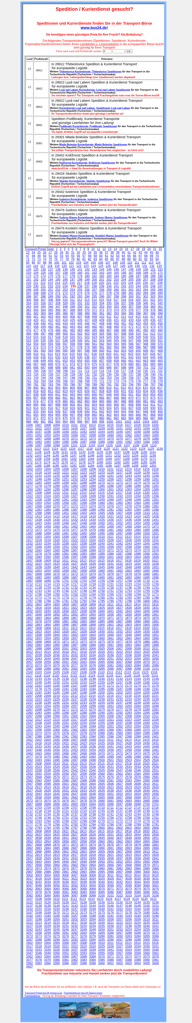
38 (112, 252)
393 (116, 313)
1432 (74, 519)
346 (50, 306)
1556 (110, 547)
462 (65, 327)
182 (101, 276)
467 (101, 327)
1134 (91, 452)
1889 (137, 621)
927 (131, 408)
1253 (83, 479)
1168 (126, 459)
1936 (155, 631)
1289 (137, 486)
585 (131, 347)
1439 (137, 519)
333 (94, 303)
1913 (83, 628)
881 (72, 401)
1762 (74, 594)
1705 (101, 580)
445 (79, 323)
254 (72, 289)
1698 (38, 580)
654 (79, 360)
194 (50, 279)
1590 (146, 553)
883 (87, 401)
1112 (37, 448)
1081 (29, 442)
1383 (38, 509)
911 (152, 404)
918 (65, 408)
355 (116, 306)
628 (28, 357)
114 (158, 262)
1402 (74, 513)
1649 (137, 567)
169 (145, 272)
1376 (110, 506)
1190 (55, 465)
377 (138, 310)
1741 (155, 587)
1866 (65, 618)
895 (35, 404)
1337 (29, 499)
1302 (119, 489)
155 (43, 272)
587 (145, 347)
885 (101, 401)
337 (123, 303)
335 (109, 303)
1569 (92, 550)
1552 (74, 547)
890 (138, 401)
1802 (29, 604)
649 (43, 360)
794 (131, 384)
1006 (29, 425)
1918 (128, 628)
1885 (101, 621)
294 (87, 296)
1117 (81, 448)
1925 (56, 631)
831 (123, 391)
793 (123, 384)
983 (123, 418)
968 (152, 415)
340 (145, 303)
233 (57, 286)
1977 (119, 641)
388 (79, 313)
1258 (128, 479)
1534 (47, 543)
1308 (38, 492)
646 (160, 357)
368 (72, 310)
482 (72, 330)
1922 (29, 631)
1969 (47, 641)
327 (50, 303)
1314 (92, 492)
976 (72, 418)
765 (57, 381)
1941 (65, 635)
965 (131, 415)
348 (65, 306)
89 (129, 259)
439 (35, 323)
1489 (47, 533)
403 (50, 316)
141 (79, 269)
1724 (137, 584)
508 (123, 333)
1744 (47, 591)
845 (87, 394)
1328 (83, 496)
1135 (100, 452)
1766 (110, 594)
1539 (92, 543)
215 (65, 283)
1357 (74, 503)
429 (101, 320)
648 (35, 360)
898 (57, 404)
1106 (118, 445)
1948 (128, 635)
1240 (101, 475)
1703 (83, 580)
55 (72, 255)
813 (130, 387)
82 (89, 259)
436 (152, 320)
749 (79, 377)
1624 (47, 563)
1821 (65, 607)
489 (123, 330)
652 (65, 360)
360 (152, 306)
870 (131, 398)
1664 (137, 570)
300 (131, 296)
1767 (119, 594)
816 (152, 387)
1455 (146, 523)
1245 (146, 475)
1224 (92, 472)
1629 (92, 563)
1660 (101, 570)
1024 (56, 428)
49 (39, 255)
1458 (38, 526)
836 (160, 391)
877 (43, 401)
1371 (65, 506)
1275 (146, 482)
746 (57, 377)
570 (160, 343)
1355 (56, 503)
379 (152, 310)
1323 (38, 496)
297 (109, 296)
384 (50, 313)
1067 (38, 438)
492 (145, 330)
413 (123, 316)
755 (123, 377)
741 (160, 374)
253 (65, 289)
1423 (128, 516)
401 (35, 316)
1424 (137, 516)
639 (109, 357)
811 (116, 387)
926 (123, 408)
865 (94, 398)
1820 (56, 607)
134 (28, 269)
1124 (142, 448)
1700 (56, 580)
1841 (110, 611)
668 (43, 364)
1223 (83, 472)
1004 (145, 421)
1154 (135, 455)
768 (79, 381)
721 (152, 371)
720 (145, 371)
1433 (83, 519)
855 (160, 394)
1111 (29, 448)
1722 (119, 584)
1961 (110, 638)
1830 (146, 607)
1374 (92, 506)
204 (123, 279)
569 (152, 343)
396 (138, 313)
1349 (137, 499)
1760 (56, 594)
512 (152, 333)
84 (101, 259)
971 (35, 418)
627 (160, 354)
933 (35, 411)
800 (35, 387)
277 (101, 293)
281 (131, 293)
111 (136, 262)
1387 (74, 509)
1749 (92, 591)
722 (160, 371)
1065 (155, 435)
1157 (29, 459)
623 (130, 354)
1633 (128, 563)
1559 (137, 547)
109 (122, 262)
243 (131, 286)
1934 (137, 631)
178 (72, 276)
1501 (155, 533)
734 (109, 374)
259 (109, 289)
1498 (128, 533)
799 (28, 387)
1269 (92, 482)
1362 (119, 503)
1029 (101, 428)
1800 (146, 601)
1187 (29, 465)
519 (65, 337)
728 (65, 374)
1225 (101, 472)
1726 (155, 584)
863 (79, 398)
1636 (155, 563)
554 (43, 343)
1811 (110, 604)
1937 (29, 635)
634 (72, 357)
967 (145, 415)
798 (160, 384)
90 (134, 259)
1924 (47, 631)
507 (116, 333)
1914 (92, 628)
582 (109, 347)
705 (35, 371)
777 (145, 381)
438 (28, 323)
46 (157, 252)
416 (145, 316)
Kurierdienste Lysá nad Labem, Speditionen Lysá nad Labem (94, 108)
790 (101, 384)
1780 (101, 597)
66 (134, 255)
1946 (110, 635)
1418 (83, 516)
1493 (83, 533)
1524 (92, 540)
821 (50, 391)
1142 (29, 455)
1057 (83, 435)
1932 (119, 631)
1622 (29, 563)
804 (65, 387)
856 (28, 398)
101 (64, 262)
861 (65, 398)
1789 (47, 601)
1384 (47, 509)
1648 (128, 567)
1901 (110, 624)
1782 (119, 597)
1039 (56, 431)
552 (28, 343)
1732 (74, 587)
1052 (38, 435)
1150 (100, 455)
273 (72, 293)
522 (87, 337)
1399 (47, 513)
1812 (119, 604)
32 (78, 252)
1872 (119, 618)
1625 (56, 563)
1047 (128, 431)
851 (131, 394)
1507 (74, 536)
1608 (38, 560)
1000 (109, 421)
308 (50, 299)
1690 (101, 577)
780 (28, 384)
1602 (119, 557)
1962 (119, 638)
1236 (65, 475)
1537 (74, 543)
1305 (146, 489)
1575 (146, 550)
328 (57, 303)
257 (94, 289)
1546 (155, 543)
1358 (83, 503)
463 (72, 327)
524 (101, 337)
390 (94, 313)
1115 (63, 448)
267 (28, 293)
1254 (92, 479)
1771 (155, 594)
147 (123, 269)
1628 (83, 563)
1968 (38, 641)
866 (101, 398)
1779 (92, 597)
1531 (155, 540)
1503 (38, 536)
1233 (38, 475)
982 (116, 418)
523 (94, 337)
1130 (55, 452)
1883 (83, 621)
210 (28, 283)
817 (160, 387)
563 (109, 343)
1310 (56, 492)
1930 (101, 631)
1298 (83, 489)
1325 (56, 496)
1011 (74, 425)
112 (143, 262)
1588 (128, 553)
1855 (101, 614)
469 (116, 327)
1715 (56, 584)
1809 (92, 604)
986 (145, 418)
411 (108, 316)
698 (123, 367)
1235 (56, 475)
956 (65, 415)
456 (160, 323)
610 (35, 354)
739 (145, 374)
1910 (56, 628)
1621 (155, 560)
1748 (83, 591)
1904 (137, 624)
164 (109, 272)
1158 (38, 459)
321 (145, 299)
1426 (155, 516)
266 (160, 289)
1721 (110, 584)
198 (79, 279)
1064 (146, 435)
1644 (92, 567)
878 (50, 401)
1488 (38, 533)
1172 (29, 462)
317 (116, 299)
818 (28, 391)
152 (160, 269)
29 (61, 252)
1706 (110, 580)
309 (57, 299)
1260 (146, 479)
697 (116, 367)
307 (43, 299)
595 (65, 350)
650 (50, 360)
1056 (74, 435)
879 (57, 401)
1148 (82, 455)
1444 (47, 523)
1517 (29, 540)
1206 (65, 469)
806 (79, 387)
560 (87, 343)
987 (152, 418)
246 (152, 286)
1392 (119, 509)
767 (72, 381)
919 (72, 408)
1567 (74, 550)
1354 (47, 503)
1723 (128, 584)
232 (50, 286)
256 (87, 289)
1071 (74, 438)
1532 (29, 543)
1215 (146, 469)
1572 (119, 550)
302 (145, 296)
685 (28, 367)
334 (101, 303)
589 (160, 347)
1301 (110, 489)
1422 (119, 516)
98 (44, 262)
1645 (101, 567)
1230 (146, 472)
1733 (83, 587)
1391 (110, 509)
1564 (47, 550)
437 (160, 320)
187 (138, 276)
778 (152, 381)
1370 (56, 506)
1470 (146, 526)
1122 (124, 448)
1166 (108, 459)
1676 (110, 574)
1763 (83, 594)
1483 (128, 530)
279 (116, 293)
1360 (101, 503)
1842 (119, 611)
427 (87, 320)
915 (43, 408)
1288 (128, 486)
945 (123, 411)
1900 (101, 624)
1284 (92, 486)
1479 (92, 530)
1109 (144, 445)
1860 (146, 614)
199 (87, 279)
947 (138, 411)
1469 (137, 526)
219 (94, 283)
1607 (29, 560)
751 (94, 377)
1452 (119, 523)
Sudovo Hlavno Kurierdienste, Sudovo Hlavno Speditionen (93, 217)
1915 (101, 628)
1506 (65, 536)
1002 (127, 421)
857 (35, 398)
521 (79, 337)
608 (160, 350)
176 (57, 276)
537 (57, 340)
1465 (101, 526)
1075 (110, 438)
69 (151, 255)
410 (101, 316)
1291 (155, 486)
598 (87, 350)
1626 (65, 563)
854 (152, 394)
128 (122, 266)
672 (72, 364)
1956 (65, 638)
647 (28, 360)
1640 (56, 567)
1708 (128, 580)
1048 (137, 431)
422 (50, 320)
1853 (83, 614)
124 (93, 266)
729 (72, 374)
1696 (155, 577)
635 (79, 357)
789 (94, 384)
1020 (155, 425)
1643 (83, 567)
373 (109, 310)
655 (87, 360)
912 (160, 404)
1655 (56, 570)
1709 (137, 580)
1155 (144, 455)
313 (86, 299)
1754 (137, 591)
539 (72, 340)
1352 (29, 503)
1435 (101, 519)
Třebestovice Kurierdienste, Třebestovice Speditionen (90, 71)
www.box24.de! (94, 28)
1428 (38, 519)
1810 (101, 604)
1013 (92, 425)
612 (50, 354)
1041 (74, 431)
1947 (119, 635)
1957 (74, 638)
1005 (155, 421)
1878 (38, 621)
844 (79, 394)
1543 (128, 543)
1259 (137, 479)
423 (57, 320)
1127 (29, 452)
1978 (128, 641)
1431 (65, 519)
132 (151, 266)
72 (33, 259)
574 (50, 347)
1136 (108, 452)
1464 (92, 526)
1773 (38, 597)
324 (28, 303)
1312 (74, 492)
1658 (83, 570)
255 (79, 289)
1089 (101, 442)
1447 (74, 523)
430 (109, 320)
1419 (92, 516)
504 (94, 333)
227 (152, 283)
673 (79, 364)
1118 (89, 448)
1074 (101, 438)
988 (160, 418)
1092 (128, 442)
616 (79, 354)
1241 (110, 475)
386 (65, 313)
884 (94, 401)
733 (101, 374)
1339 (47, 499)
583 (116, 347)
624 (138, 354)
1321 (155, 492)
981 (109, 418)
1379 (137, 506)
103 (78, 262)
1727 (29, 587)
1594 (47, 557)
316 (108, 299)
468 (109, 327)
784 (57, 384)
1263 (38, 482)
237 (87, 286)
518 (57, 337)
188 (145, 276)
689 (57, 367)
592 (43, 350)
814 (138, 387)
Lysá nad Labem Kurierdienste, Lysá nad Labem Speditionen (94, 89)
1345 (101, 499)
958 (79, 415)
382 (35, 313)
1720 (101, 584)
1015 (110, 425)
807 (87, 387)
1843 (128, 611)
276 (94, 293)
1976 (110, 641)
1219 (47, 472)
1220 (56, 472)
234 (65, 286)
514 (28, 337)
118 (49, 266)
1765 (101, 594)
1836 (65, 611)
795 (138, 384)
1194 (91, 465)
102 (71, 262)
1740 (146, 587)
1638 (38, 567)
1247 (29, 479)
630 (43, 357)
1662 (119, 570)
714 (101, 371)
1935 (146, 631)
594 (57, 350)
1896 (65, 624)
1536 (65, 543)
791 (109, 384)
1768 (128, 594)
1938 (38, 635)
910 (145, 404)
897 (50, 404)
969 (160, 415)
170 (152, 272)
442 (57, 323)
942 (101, 411)
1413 (38, 516)
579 (87, 347)
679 (123, 364)
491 (138, 330)
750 (87, 377)
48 (33, 255)
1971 (65, 641)
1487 (29, 533)
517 (50, 337)
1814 (137, 604)
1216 (155, 469)
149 (138, 269)
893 (160, 401)
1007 (38, 425)
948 (145, 411)
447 (94, 323)
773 (116, 381)
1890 (146, 621)
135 (35, 269)
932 (28, 411)
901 (79, 404)
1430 (56, 519)
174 (43, 276)
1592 (29, 557)
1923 (38, 631)
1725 (146, 584)
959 (87, 415)
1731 (65, 587)
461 (57, 327)
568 (145, 343)
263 (138, 289)
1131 (64, 452)
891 (145, 401)
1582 (74, 553)
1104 (100, 445)
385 (57, 313)
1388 (83, 509)
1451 (110, 523)
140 (72, 269)
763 (43, 381)
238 (94, 286)
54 (67, 255)
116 (35, 266)
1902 (119, 624)
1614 (92, 560)
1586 (110, 553)
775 (131, 381)
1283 (83, 486)
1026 (74, 428)
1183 (126, 462)
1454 (137, 523)
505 (101, 333)
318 (123, 299)
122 (78, 266)
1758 (38, 594)
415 (138, 316)
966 (138, 415)
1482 (119, 530)
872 (145, 398)
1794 (92, 601)
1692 (119, 577)
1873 (128, 618)
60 (101, 255)
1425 (146, 516)
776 (138, 381)
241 (116, 286)
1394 (137, 509)
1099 (56, 445)
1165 (100, 459)
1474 (47, 530)
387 (72, 313)
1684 (47, 577)
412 (116, 316)
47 (27, 255)
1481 (110, 530)
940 (87, 411)
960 (94, 415)
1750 (101, 591)
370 (87, 310)
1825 (101, 607)
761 (28, 381)
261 (123, 289)
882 (79, 401)
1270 (101, 482)
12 (104, 249)
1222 (74, 472)
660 (123, 360)
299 (123, 296)
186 (131, 276)
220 (101, 283)
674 (87, 364)
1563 (38, 550)
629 (35, 357)
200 (94, 279)
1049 (146, 431)
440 (43, 323)
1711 (155, 580)
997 (87, 421)
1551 (65, 547)
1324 (47, 496)
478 (43, 330)
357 (131, 306)
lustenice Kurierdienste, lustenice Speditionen (86, 199)
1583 (83, 553)
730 (79, 374)
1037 (38, 431)
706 (43, 371)
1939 (47, 635)
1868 (83, 618)
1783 (128, 597)
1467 (119, 526)
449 (109, 323)
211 (35, 283)
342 (160, 303)
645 (152, 357)
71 (27, 259)
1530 (146, 540)
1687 (74, 577)
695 (101, 367)
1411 (155, 513)
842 (65, 394)
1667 (29, 574)
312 (79, 299)
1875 (146, 618)
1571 (110, 550)
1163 (82, 459)
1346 (110, 499)
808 (94, 387)
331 (79, 303)
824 (72, 391)
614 (65, 354)
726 (50, 374)
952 (35, 415)
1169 (135, 459)
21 (154, 249)
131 (144, 266)
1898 (83, 624)
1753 (128, 591)
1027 (83, 428)
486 (101, 330)
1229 (137, 472)
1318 (128, 492)
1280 (56, 486)
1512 (119, 536)
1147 (73, 455)
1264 (47, 482)
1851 (65, 614)
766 (65, 381)
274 (79, 293)
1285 (101, 486)
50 (44, 255)
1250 (56, 479)
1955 (56, 638)
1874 (137, 618)
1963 (128, 638)
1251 (65, 479)
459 (43, 327)
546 (123, 340)
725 (43, 374)
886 (109, 401)
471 (131, 327)
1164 (91, 459)
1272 (119, 482)
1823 (83, 607)
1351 (155, 499)
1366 (155, 503)
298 (116, 296)
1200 (144, 465)
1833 (38, 611)
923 (101, 408)
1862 (29, 618)
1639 (47, 567)
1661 (110, 570)
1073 (92, 438)
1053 (47, 435)
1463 (83, 526)
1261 (155, 479)
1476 (65, 530)
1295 (56, 489)
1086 (74, 442)
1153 (126, 455)
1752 (119, 591)
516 (43, 337)
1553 (83, 547)
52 (56, 255)
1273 (128, 482)
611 (43, 354)
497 (43, 333)
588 (152, 347)
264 (145, 289)
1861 (155, 614)
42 (134, 252)
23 (27, 252)
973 (50, 418)
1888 (128, 621)
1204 (47, 469)
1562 (29, 550)
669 (50, 364)
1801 (155, 601)
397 (145, 313)
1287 (119, 486)
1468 (128, 526)
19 (143, 249)
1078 (137, 438)
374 (116, 310)
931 (160, 408)
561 (94, 343)
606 (145, 350)
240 (109, 286)
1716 (65, 584)
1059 (101, 435)
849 (116, 394)
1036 (29, 431)
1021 (29, 428)
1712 (29, 584)
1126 (159, 448)
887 (116, 401)
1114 (55, 448)
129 (130, 266)
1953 (38, 638)
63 (117, 255)
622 (123, 354)
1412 (29, 516)
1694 (137, 577)
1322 (29, 496)
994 (65, 421)
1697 (29, 580)
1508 (83, 536)
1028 (92, 428)
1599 (92, 557)
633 (65, 357)
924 (109, 408)
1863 (38, 618)
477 (35, 330)
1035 (155, 428)
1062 (128, 435)
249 (35, 289)
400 (28, 316)
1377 (119, 506)
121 (71, 266)
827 (94, 391)
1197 (117, 465)
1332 (119, 496)
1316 (110, 492)
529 (138, 337)
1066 (29, 438)
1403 (83, 513)
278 (109, 293)
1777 (74, 597)
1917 (119, 628)
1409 (137, 513)
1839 (92, 611)
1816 (155, 604)
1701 (65, 580)
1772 (29, 597)
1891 (155, 621)
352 (94, 306)
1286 (110, 486)
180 (87, 276)
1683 (38, 577)
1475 (56, 530)
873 (152, 398)
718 (130, 371)
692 (79, 367)
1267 (74, 482)
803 (57, 387)
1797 (119, 601)
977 (79, 418)
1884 (92, 621)
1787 (29, 601)
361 (160, 306)
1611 (65, 560)
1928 (83, 631)
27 (50, 252)
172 (28, 276)
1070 (65, 438)
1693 (128, 577)
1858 (128, 614)
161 (87, 272)
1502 (29, 536)
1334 (137, 496)
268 (35, 293)
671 (65, 364)
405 (65, 316)
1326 (65, 496)
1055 (65, 435)
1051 (29, 435)
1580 (56, 553)
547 (131, 340)
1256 (110, 479)
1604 (137, 557)
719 (138, 371)
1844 (137, 611)
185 (123, 276)
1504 (47, 536)
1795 (101, 601)
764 (50, 381)
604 (131, 350)
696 (109, 367)
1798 (128, 601)
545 (116, 340)
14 (115, 249)
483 (79, 330)
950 (160, 411)
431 (116, 320)
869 (123, 398)
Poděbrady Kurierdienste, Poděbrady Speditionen (88, 126)
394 (123, 313)
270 (50, 293)
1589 (137, 553)
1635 (146, 563)
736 (123, 374)
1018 (137, 425)
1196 (108, 465)
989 (28, 421)
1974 (92, 641)
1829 (137, 607)
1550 (56, 547)
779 (160, 381)
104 (85, 262)
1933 (128, 631)
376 (131, 310)
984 (131, 418)
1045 (110, 431)
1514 (137, 536)
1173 (38, 462)
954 (50, 415)
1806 (65, 604)
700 (138, 367)
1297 (74, 489)
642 (131, 357)
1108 (136, 445)
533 (28, 340)
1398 (38, 513)
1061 (119, 435)
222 (116, 283)
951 (28, 415)
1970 (56, 641)
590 (28, 350)
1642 (74, 567)
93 (151, 259)
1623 (38, 563)
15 (121, 249)
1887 (119, 621)
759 (152, 377)
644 (145, 357)
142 (87, 269)
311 (72, 299)
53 (61, 255)
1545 (146, 543)
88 (123, 259)
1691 (110, 577)
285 (160, 293)
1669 (47, 574)
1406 (110, 513)
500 (65, 333)
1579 (47, 553)
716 (116, 371)
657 (101, 360)
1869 (92, 618)
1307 (29, 492)
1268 (83, 482)
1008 (47, 425)
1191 (64, 465)
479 (50, 330)
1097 (38, 445)
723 (28, 374)
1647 (119, 567)
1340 (56, 499)
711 (79, 371)
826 (87, 391)
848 (109, 394)
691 (72, 367)
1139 (135, 452)
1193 (82, 465)
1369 (47, 506)
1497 (119, 533)
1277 (29, 486)
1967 (29, 641)
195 (57, 279)
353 (101, 306)
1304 (137, 489)
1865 (56, 618)
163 (101, 272)
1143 (38, 455)
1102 (83, 445)
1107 (127, 445)
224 (130, 283)
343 (28, 306)
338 (131, 303)
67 (140, 255)
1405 (101, 513)
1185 (144, 462)
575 (57, 347)
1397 (29, 513)
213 (50, 283)
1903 (128, 624)
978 (87, 418)
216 (72, 283)
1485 (146, 530)
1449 (92, 523)
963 (116, 415)
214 (57, 283)
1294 (47, 489)
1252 (74, 479)
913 (28, 408)
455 (152, 323)
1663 (128, 570)
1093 (137, 442)
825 (79, 391)
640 (116, 357)
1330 (101, 496)
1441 (155, 519)
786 (72, 384)
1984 (47, 645)
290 (57, 296)
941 (94, 411)
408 (87, 316)
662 (138, 360)
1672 (74, 574)
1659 (92, 570)
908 (131, 404)
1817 (29, 607)
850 (123, 394)
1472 (29, 530)
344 (35, 306)
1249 (47, 479)
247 (160, 286)
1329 (92, 496)
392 (109, 313)
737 (131, 374)
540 (79, 340)
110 (129, 262)
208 (152, 279)
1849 (47, 614)
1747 (74, 591)
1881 (65, 621)
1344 (92, 499)
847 (101, 394)
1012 (83, 425)
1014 (101, 425)
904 (101, 404)
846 (94, 394)
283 (145, 293)
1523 (83, 540)
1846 (155, 611)
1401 (65, 513)
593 (50, 350)
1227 (119, 472)
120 (64, 266)
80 (78, 259)
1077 (128, 438)
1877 (29, 621)
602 (116, 350)
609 (28, 354)
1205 (56, 469)
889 (131, 401)
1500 (146, 533)
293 (79, 296)
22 (160, 249)
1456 (155, 523)
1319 (137, 492)
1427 (29, 519)
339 (138, 303)
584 (123, 347)
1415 (56, 516)
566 (131, 343)
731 (87, 374)
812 (123, 387)
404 (57, 316)
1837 (74, 611)
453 (138, 323)
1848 (38, 614)
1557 (119, 547)
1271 (110, 482)
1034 (146, 428)
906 (116, 404)
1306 (155, 489)
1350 (146, 499)
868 (116, 398)
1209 (92, 469)
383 (43, 313)
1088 (92, 442)
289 (50, 296)
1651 (155, 567)
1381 (155, 506)
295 (94, 296)
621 (116, 354)
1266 (65, 482)
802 (50, 387)
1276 (155, 482)
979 (94, 418)
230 (35, 286)
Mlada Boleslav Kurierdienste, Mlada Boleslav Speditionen (93, 144)
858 (43, 398)
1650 (146, 567)
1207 (74, 469)
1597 (74, 557)
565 (123, 343)
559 (79, 343)
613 (57, 354)
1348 (128, 499)
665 (160, 360)
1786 (155, 597)
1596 (65, 557)
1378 (128, 506)
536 (50, 340)
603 (123, 350)
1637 (29, 567)
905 (109, 404)
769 (87, 381)
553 (35, 343)
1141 (152, 452)
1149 (91, 455)
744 (43, 377)
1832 (29, 611)
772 (109, 381)
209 (160, 279)
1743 (38, 591)
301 (138, 296)
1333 (128, 496)
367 (65, 310)
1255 (101, 479)
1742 (29, 591)
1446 (65, 523)
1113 (46, 448)
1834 (47, 611)
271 (57, 293)
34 (89, 252)
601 (109, 350)
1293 (38, 489)
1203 (38, 469)
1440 (146, 519)
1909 (47, 628)
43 (140, 252)
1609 (47, 560)
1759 (47, 594)
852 (138, 394)
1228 (128, 472)
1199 (135, 465)
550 (152, 340)
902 (87, 404)
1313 (83, 492)
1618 (128, 560)
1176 (64, 462)
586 (138, 347)
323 (160, 299)
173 (35, 276)
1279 (47, 486)
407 (79, 316)
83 (95, 259)
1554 (92, 547)
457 (28, 327)
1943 (83, 635)
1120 (107, 448)
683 (152, 364)
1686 (65, 577)
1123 (133, 448)
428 (94, 320)
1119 (98, 448)
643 (138, 357)
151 (152, 269)
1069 (56, 438)
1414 (47, 516)
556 (57, 343)
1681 (155, 574)
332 (87, 303)
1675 (101, 574)
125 (100, 266)
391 (101, 313)
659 (116, 360)
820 (43, 391)
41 (129, 252)
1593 (38, 557)
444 (72, 323)
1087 (83, 442)
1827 (119, 607)
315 (101, 299)
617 (86, 354)
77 (61, 259)
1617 (119, 560)
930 (152, 408)
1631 (110, 563)
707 (50, 371)
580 (94, 347)
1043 (92, 431)
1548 (38, 547)
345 (43, 306)
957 (72, 415)
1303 (128, 489)
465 (87, 327)
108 (115, 262)
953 (43, 415)
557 (65, 343)
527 (123, 337)
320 (138, 299)
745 (50, 377)
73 (39, 259)
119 (57, 266)
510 (138, 333)
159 (72, 272)
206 (138, 279)
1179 (91, 462)
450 (116, 323)
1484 (137, 530)
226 (145, 283)
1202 (29, 469)
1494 (92, 533)
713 (94, 371)
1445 (56, 523)
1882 (74, 621)
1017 (128, 425)
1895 (56, 624)
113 (150, 262)
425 (72, 320)
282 (138, 293)
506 (109, 333)
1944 (92, 635)
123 (86, 266)
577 (72, 347)
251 (50, 289)
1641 (65, 567)
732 (94, 374)
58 (89, 255)
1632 (119, 563)
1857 (119, 614)
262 (131, 289)
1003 (137, 421)
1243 (128, 475)
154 (35, 272)
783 (50, 384)
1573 (128, 550)
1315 (101, 492)
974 (57, 418)
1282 (74, 486)
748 (72, 377)
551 (160, 340)
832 (131, 391)
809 (101, 387)
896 (43, 404)
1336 (155, 496)
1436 (110, 519)
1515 (146, 536)
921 (87, 408)
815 (145, 387)
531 (152, 337)
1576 (155, 550)
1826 (110, 607)
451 (123, 323)
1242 (119, 475)
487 (109, 330)
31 (72, 252)
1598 (83, 557)
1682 (29, 577)
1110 (153, 445)
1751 (110, 591)
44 (146, 252)
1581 (65, 553)
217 (79, 283)
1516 (155, 536)
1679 (137, 574)
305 (28, 299)
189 (152, 276)
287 (35, 296)
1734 (92, 587)
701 (145, 367)
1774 (47, 597)
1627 (74, 563)
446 (87, 323)
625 (145, 354)
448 (101, 323)
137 (50, 269)
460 (50, 327)
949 (152, 411)
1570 (101, 550)
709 (65, 371)
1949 (137, 635)
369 (79, 310)
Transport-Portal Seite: (39, 249)
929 (145, 408)
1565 (56, 550)
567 (138, 343)
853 (145, 394)
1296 (65, 489)
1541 (110, 543)
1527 (119, 540)
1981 (155, 641)
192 (35, 279)
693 (87, 367)
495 (28, 333)
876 (35, 401)
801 (43, 387)
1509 (92, 536)
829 (109, 391)
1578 (38, 553)
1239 (92, 475)
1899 (92, 624)
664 (152, 360)
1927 (74, 631)
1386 (65, 509)
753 (109, 377)
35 (95, 252)
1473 (38, 530)
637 (94, 357)
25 (39, 252)
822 (57, 391)
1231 (155, 472)
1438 (128, 519)
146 (116, 269)
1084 (56, 442)
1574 (137, 550)
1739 (137, 587)
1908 (38, 628)
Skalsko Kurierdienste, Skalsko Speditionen (84, 181)
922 (94, 408)
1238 (83, 475)
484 (87, 330)
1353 (38, 503)
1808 (83, 604)
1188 (38, 465)
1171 (152, 459)
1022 (38, 428)
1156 (152, 455)
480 (57, 330)
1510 (101, 536)
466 (94, 327)
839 (43, 394)
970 (28, 418)
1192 (73, 465)
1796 (110, 601)
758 (145, 377)
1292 (29, 489)
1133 (82, 452)
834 (145, 391)
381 (28, 313)
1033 (137, 428)
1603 (128, 557)
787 (79, 384)
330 (72, 303)
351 (87, 306)
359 (145, 306)
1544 (137, 543)
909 (138, 404)
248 (28, 289)
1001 (119, 421)
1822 (74, 607)
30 (67, 252)
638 (101, 357)
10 (93, 249)
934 (43, 411)
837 (28, 394)
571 (28, 347)
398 (152, 313)
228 (160, 283)
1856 (110, 614)
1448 (83, 523)
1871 (110, 618)
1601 (110, 557)
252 (57, 289)
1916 (110, 628)
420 (35, 320)
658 (109, 360)
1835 (56, 611)
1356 (65, 503)
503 (87, 333)
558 (72, 343)
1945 (101, 635)
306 (35, 299)
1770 (146, 594)
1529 (137, 540)
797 (152, 384)
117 (42, 266)
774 (123, 381)
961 (101, 415)
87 (117, 259)
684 (160, 364)
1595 (56, 557)
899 (65, 404)
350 (79, 306)
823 (65, 391)
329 (65, 303)
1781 (110, 597)
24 (33, 252)
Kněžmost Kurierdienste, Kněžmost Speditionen (87, 162)
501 (72, 333)
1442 (29, 523)
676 (101, 364)
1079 (146, 438)
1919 (137, 628)
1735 (101, 587)
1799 (137, 601)
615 (72, 354)
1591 (155, 553)
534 (35, 340)
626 (152, 354)
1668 (38, 574)
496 (35, 333)
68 (146, 255)
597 (79, 350)
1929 (92, 631)
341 (152, 303)
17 (132, 249)
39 (117, 252)
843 (72, 394)
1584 (92, 553)
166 (123, 272)
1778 (83, 597)
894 (28, 404)
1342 (74, 499)
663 (145, 360)
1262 (29, 482)
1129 (47, 452)
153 (28, 272)
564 (116, 343)
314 (94, 299)
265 (152, 289)
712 (86, 371)
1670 (56, 574)
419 (28, 320)
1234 (47, 475)
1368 (38, 506)
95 (27, 262)
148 (131, 269)
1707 (119, 580)
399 (160, 313)
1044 (101, 431)
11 (98, 249)
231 (43, 286)
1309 (47, 492)
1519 (47, 540)
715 (108, 371)
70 (157, 255)
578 (79, 347)
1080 (155, 438)
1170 (144, 459)
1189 (47, 465)
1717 (74, 584)
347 (57, 306)
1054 (56, 435)
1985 (56, 645)
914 (35, 408)
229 (28, 286)
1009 (56, 425)
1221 (65, 472)
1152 (117, 455)
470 (123, 327)
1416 (65, 516)
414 (130, 316)
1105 (109, 445)
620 (108, 354)
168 (138, 272)
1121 (115, 448)
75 (50, 259)
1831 (155, 607)
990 (35, 421)
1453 (128, 523)
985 (138, 418)
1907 (29, 628)
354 (109, 306)
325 (35, 303)
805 (72, 387)
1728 (38, 587)
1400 (56, 513)
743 (35, 377)
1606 (155, 557)
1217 (29, 472)
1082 (38, 442)
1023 (47, 428)
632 (57, 357)
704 (28, 371)
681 (138, 364)
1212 (119, 469)
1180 (100, 462)
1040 (65, 431)
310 (65, 299)
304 (160, 296)
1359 (92, 503)
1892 (29, 624)
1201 (153, 465)
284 (152, 293)
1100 (65, 445)
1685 (56, 577)
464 (79, 327)
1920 (146, 628)
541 (87, 340)
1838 (83, 611)
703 (160, 367)
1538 (83, 543)
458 (35, 327)
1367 (29, 506)
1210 (101, 469)
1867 (74, 618)
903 (94, 404)
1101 (74, 445)
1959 (92, 638)
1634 (137, 563)
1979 (137, 641)
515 (35, 337)
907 (123, 404)
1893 (38, 624)
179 (79, 276)
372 (101, 310)
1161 (64, 459)
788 (87, 384)
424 (65, 320)
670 (57, 364)
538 (65, 340)
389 (87, 313)
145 (109, 269)
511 (145, 333)
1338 (38, 499)
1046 (119, 431)
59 (95, 255)
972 (43, 418)
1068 (47, 438)
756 (131, 377)
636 (87, 357)
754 (116, 377)
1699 (47, 580)
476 (28, 330)
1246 (155, 475)
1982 (29, 645)
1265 (56, 482)
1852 (74, 614)
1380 (146, 506)
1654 (47, 570)
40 (123, 252)
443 (65, 323)
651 (57, 360)
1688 (83, 577)
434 (138, 320)
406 (72, 316)
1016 (119, 425)
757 (138, 377)
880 (65, 401)
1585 (101, 553)
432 (123, 320)
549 (145, 340)
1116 (72, 448)
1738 (128, 587)
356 (123, 306)
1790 (56, 601)
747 (65, 377)
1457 (29, 526)
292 (72, 296)
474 (152, 327)
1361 (110, 503)
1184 (135, 462)
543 (101, 340)
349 (72, 306)
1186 (152, 462)
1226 (110, 472)
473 (145, 327)
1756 (155, 591)
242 (123, 286)
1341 (65, 499)
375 (123, 310)
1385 (56, 509)
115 (28, 266)
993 (57, 421)
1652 (29, 570)
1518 (38, 540)
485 (94, 330)
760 (160, 377)
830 (116, 391)
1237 (74, 475)
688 (50, 367)
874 (160, 398)
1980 (146, 641)
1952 (29, 638)
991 (43, 421)
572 (35, 347)
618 (94, 354)
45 (151, 252)
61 (106, 255)
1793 (83, 601)
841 (57, 394)
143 (94, 269)
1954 (47, 638)
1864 (47, 618)
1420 (101, 516)
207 (145, 279)
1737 (119, 587)
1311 (65, 492)
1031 (119, 428)
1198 (126, 465)
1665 (146, 570)
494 (160, 330)
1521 (65, 540)
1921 (155, 628)
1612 (74, 560)
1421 (110, 516)
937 (65, 411)
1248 (38, 479)
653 (72, 360)
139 (65, 269)
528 (131, 337)
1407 (119, 513)
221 (108, 283)
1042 (83, 431)
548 (138, 340)
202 (109, 279)
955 (57, 415)
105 (93, 262)
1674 (92, 574)
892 (152, 401)
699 (131, 367)
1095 (155, 442)
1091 (119, 442)
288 (43, 296)
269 (43, 293)
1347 (119, 499)
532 (160, 337)
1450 (101, 523)
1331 (110, 496)
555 (50, 343)
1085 (65, 442)
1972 (74, 641)
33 (84, 252)
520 (72, 337)
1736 (110, 587)
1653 (38, 570)
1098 (47, 445)
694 (94, 367)
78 (67, 259)
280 (123, 293)
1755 (146, 591)
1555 (101, 547)
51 (50, 255)
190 (160, 276)
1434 (92, 519)
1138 (126, 452)
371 (94, 310)
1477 (74, 530)
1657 (74, 570)
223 (123, 283)
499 (57, 333)
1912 (74, 628)
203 (116, 279)
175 (50, 276)
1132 (73, 452)
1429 (47, 519)
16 (126, 249)
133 (159, 266)
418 (160, 316)
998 (94, 421)
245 (145, 286)
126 (108, 266)
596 (72, 350)
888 (123, 401)
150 (145, 269)
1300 (101, 489)
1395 (146, 509)
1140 (144, 452)
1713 (38, 584)
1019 (146, 425)
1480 (101, 530)
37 (106, 252)
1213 (128, 469)
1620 (146, 560)
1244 (137, 475)
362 (28, 310)
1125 (151, 448)
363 (35, 310)
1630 (101, 563)
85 (106, 259)
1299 (92, 489)
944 (116, 411)
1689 (92, 577)
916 (50, 408)
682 (145, 364)
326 (43, 303)
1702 (74, 580)
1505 (56, 536)
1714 (47, 584)
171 (160, 272)
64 (123, 255)
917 (57, 408)
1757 (29, 594)
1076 (119, 438)
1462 (74, 526)
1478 (83, 530)
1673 (83, 574)
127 (115, 266)
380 (160, 310)
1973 (83, 641)
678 (116, 364)
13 (109, 249)
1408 (128, 513)
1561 (155, 547)
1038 (47, 431)
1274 (137, 482)
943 (109, 411)
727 (57, 374)
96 (33, 262)
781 (35, 384)
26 (44, 252)
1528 (128, 540)
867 (109, 398)
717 (123, 371)
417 (152, 316)
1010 (65, 425)
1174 (47, 462)
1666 (155, 570)
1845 (146, 611)
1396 (155, 509)
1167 (117, 459)
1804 (47, 604)
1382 (29, 509)
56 (78, 255)
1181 (108, 462)
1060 (110, 435)
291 (65, 296)
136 (43, 269)
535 (43, 340)
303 (152, 296)
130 (137, 266)
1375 (101, 506)
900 (72, 404)
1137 (117, 452)
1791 (65, 601)
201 (101, 279)
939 (79, 411)
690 (65, 367)
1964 (137, 638)
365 (50, 310)
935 (50, 411)
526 (116, 337)
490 (131, 330)
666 (28, 364)
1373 (83, 506)
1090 (110, 442)
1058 (92, 435)
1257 (119, 479)
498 (50, 333)
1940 (56, 635)
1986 (65, 645)
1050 (155, 431)
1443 (38, 523)
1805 (56, 604)
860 (57, 398)
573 (43, 347)
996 (79, 421)
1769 (137, 594)
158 (65, 272)
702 (152, 367)
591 (35, 350)
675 (94, 364)
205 (131, 279)
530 (145, 337)
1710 (146, 580)
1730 (56, 587)
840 (50, 394)
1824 (92, 607)
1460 (56, 526)
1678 (128, 574)
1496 (110, 533)
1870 (101, 618)
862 (72, 398)
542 (94, 340)
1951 (155, 635)
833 (138, 391)
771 (101, 381)
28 (56, 252)
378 (145, 310)
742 (28, 377)
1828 (128, 607)
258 (101, 289)
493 (152, 330)
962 (109, 415)
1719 (92, 584)
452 (131, 323)
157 (57, 272)
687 (43, 367)
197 (72, 279)
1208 (83, 469)
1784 (137, 597)
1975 (101, 641)
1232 (29, 475)
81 (84, 259)
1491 (65, 533)
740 (152, 374)
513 (160, 333)
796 (145, 384)
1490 (56, 533)
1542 (119, 543)
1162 (73, 459)
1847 (29, 614)
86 (112, 259)
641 (123, 357)
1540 (101, 543)
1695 (146, 577)
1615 (101, 560)
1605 (146, 557)
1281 (65, 486)
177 (65, 276)
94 (157, 259)
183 (109, 276)
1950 (146, 635)
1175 (55, 462)
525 (109, 337)
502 (79, 333)
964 (123, 415)
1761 (65, 594)
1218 (38, 472)
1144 (47, 455)
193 (43, 279)
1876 (155, 618)
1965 (146, 638)
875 (28, 401)
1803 (38, 604)
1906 (155, 624)
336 (116, 303)
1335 (146, 496)
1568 (83, 550)
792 (116, 384)
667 (35, 364)
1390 (101, 509)
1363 (128, 503)
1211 (110, 469)
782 (43, 384)
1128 (38, 452)
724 (35, 374)
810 (109, 387)
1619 (137, 560)
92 (146, 259)
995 (72, 421)
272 (65, 293)
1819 (47, 607)
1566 (65, 550)
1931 (110, 631)
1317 (119, 492)
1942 (74, 635)
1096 (29, 445)
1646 (110, 567)
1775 (56, 597)
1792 (74, 601)
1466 (110, 526)
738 (138, 374)
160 (79, 272)
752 (101, 377)
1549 (47, 547)
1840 (101, 611)
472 (138, 327)
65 (129, 255)
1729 (47, 587)
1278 (38, 486)
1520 (56, 540)
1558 (128, 547)
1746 (65, 591)
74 (44, 259)
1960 (101, 638)
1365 (146, 503)
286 (28, 296)
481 (65, 330)
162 (94, 272)
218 (86, 283)
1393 (128, 509)
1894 (47, 624)
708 (57, 371)
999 (101, 421)
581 (101, 347)
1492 (74, 533)
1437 (119, 519)
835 (152, 391)
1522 (74, 540)
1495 (101, 533)
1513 (128, 536)
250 (43, 289)
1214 (137, 469)
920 (79, 408)
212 (43, 283)
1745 (56, 591)
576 (65, 347)
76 (56, 259)
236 (79, 286)
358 (138, 306)
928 (138, 408)
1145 (55, 455)
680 (131, 364)
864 (87, 398)
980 (101, 418)
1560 (146, 547)
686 (35, 367)
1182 (117, 462)
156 (50, 272)
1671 (65, 574)
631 (50, 357)
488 (116, 330)
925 (116, 408)
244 (138, 286)
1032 (128, 428)
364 (43, 310)
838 (35, 394)
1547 (29, 547)
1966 (155, 638)
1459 (47, 526)
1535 (56, 543)
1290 (146, 486)
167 (131, 272)
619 (101, 354)
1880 (56, 621)
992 (50, 421)
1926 (65, 631)
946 (131, 411)
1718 (83, 584)
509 (131, 333)
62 (112, 255)
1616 (110, 560)
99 (50, 262)
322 (152, 299)
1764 (92, 594)
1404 (92, 513)
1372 (74, 506)
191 (28, 279)
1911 (65, 628)
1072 (83, 438)
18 (138, 249)
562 (101, 343)
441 (50, 323)
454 (145, 323)
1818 (38, 607)
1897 (74, 624)
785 (65, 384)
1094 (146, 442)
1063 (137, 435)
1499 (137, 533)
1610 (56, 560)
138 (57, 269)
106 (100, 262)
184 (116, 276)
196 (65, 279)
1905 (146, 624)
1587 (119, 553)
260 (116, 289)
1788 (38, 601)
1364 (137, 503)
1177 (73, 462)
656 (94, 360)
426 (79, 320)
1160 (55, 459)
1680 (146, 574)
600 (101, 350)
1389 (92, 509)
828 (101, 391)
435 (145, 320)
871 (138, 398)
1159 (47, 459)
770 (94, 381)
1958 (83, 638)
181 (94, 276)
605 (138, 350)
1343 (83, 499)
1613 (83, 560)
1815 (146, 604)
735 (116, 374)
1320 (146, 492)
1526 (110, 540)
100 (56, 262)
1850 (56, 614)
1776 (65, 597)
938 (72, 411)
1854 (92, 614)
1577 (29, 553)
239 (101, 286)
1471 (155, 526)
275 (87, 293)
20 (149, 249)
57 (84, 255)
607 (152, 350)
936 (57, 411)
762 (35, 381)
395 (131, 313)
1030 (110, 428)
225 (138, 283)
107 (107, 262)
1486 (155, 530)
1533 (38, 543)
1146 (64, 455)
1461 (65, 526)
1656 (65, 570)
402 (43, 316)
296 (101, 296)
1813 (128, 604)
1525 (101, 540)
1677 (119, 574)
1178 (82, 462)
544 (109, 340)
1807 (74, 604)
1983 (38, 645)
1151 (108, 455)
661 (131, 360)
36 (101, 252)
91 (140, 259)
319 (130, 299)
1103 (91, 445)
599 (94, 350)
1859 (137, 614)
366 (57, 310)
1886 (110, 621)
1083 (47, 442)
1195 (100, 465)
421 (43, 320)
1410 (146, 513)
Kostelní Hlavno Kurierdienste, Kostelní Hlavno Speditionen (94, 235)
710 (72, 371)
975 (65, 418)
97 (39, 262)
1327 (74, 496)
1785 (146, 597)
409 (94, 316)
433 (131, 320)
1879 (47, 621)
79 (72, 259)
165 (116, 272)
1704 (92, 580)
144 (101, 269)
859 (50, 398)
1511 (110, 536)
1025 (65, 428)
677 (109, 364)
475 (160, 327)
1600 (101, 557)
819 (35, 391)
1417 (74, 516)
